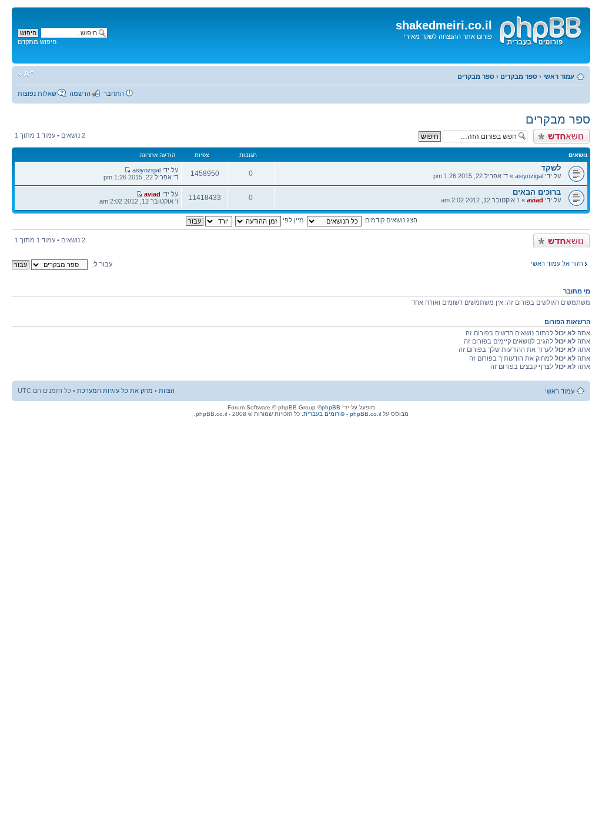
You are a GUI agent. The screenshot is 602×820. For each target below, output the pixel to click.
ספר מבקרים (518, 76)
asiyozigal (529, 175)
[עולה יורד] (208, 220)
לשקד (551, 168)
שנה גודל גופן (26, 74)
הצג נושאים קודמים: (389, 220)
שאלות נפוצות (37, 93)
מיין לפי (292, 220)
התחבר (113, 93)
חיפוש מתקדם (37, 41)
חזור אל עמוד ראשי (557, 263)
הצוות (167, 390)
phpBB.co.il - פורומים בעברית (342, 414)
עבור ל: (102, 264)
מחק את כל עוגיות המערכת (115, 390)
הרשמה (80, 93)
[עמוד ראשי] (539, 29)
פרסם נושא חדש (567, 132)
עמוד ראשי (558, 76)
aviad (535, 200)
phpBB (331, 407)
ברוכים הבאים (537, 192)
